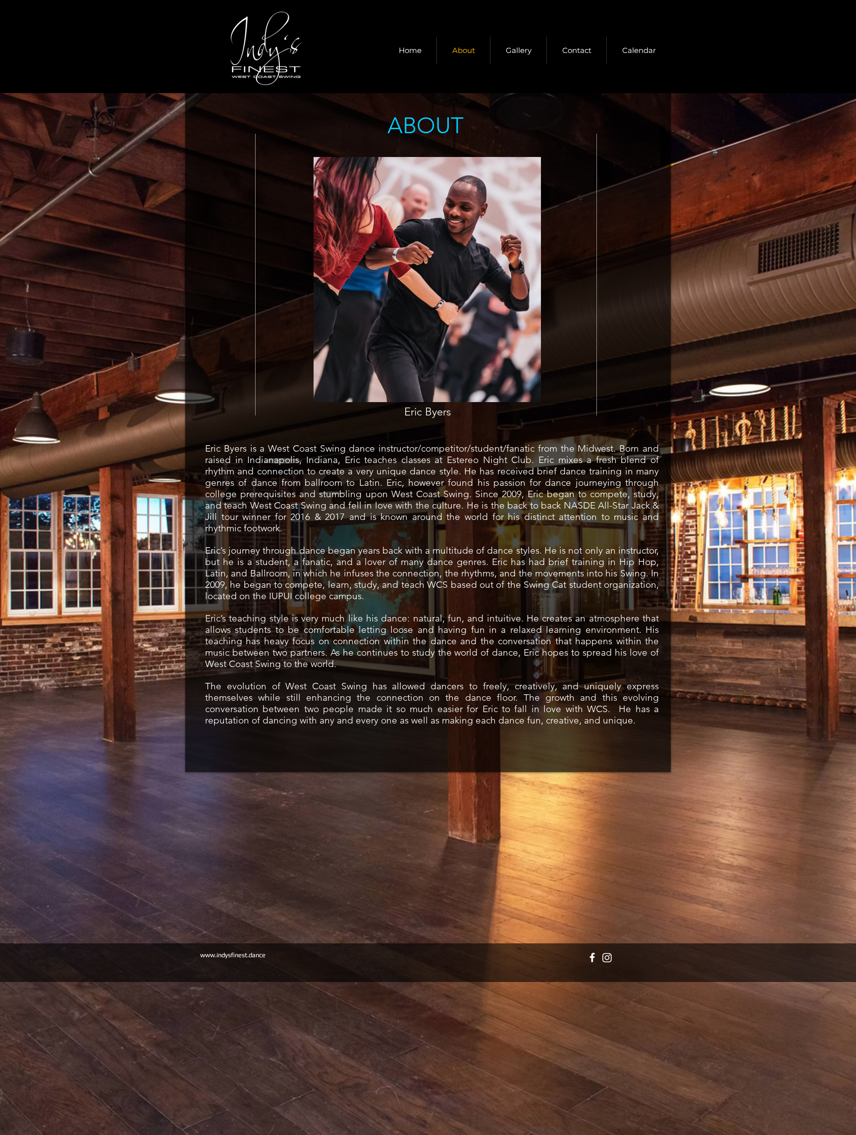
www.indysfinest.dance (233, 955)
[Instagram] (607, 957)
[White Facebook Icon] (592, 957)
